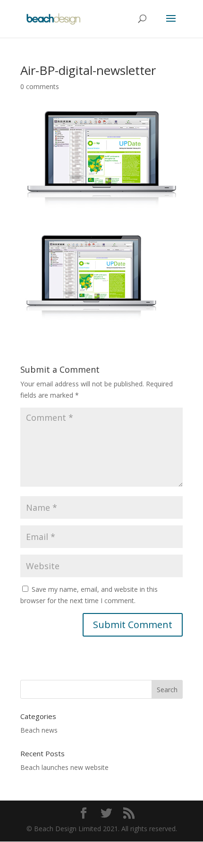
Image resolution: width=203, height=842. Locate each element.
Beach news (39, 730)
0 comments (39, 86)
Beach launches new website (64, 767)
